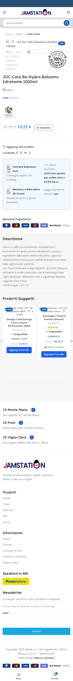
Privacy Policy (10, 562)
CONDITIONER (33, 34)
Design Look (19, 329)
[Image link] (25, 464)
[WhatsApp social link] (30, 152)
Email (6, 613)
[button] (19, 350)
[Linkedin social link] (25, 152)
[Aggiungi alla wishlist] (29, 311)
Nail (5, 516)
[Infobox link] (19, 410)
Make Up (8, 510)
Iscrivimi (36, 631)
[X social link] (21, 152)
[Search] (67, 23)
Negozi (7, 538)
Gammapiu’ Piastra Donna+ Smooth (54, 317)
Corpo (6, 504)
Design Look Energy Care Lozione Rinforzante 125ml (19, 322)
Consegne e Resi (12, 550)
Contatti (7, 544)
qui (56, 193)
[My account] (68, 12)
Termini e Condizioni (14, 556)
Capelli (6, 498)
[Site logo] (36, 12)
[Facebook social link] (17, 152)
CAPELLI (19, 34)
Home (9, 34)
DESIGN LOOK (19, 338)
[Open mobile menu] (4, 12)
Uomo (6, 522)
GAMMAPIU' (54, 323)
